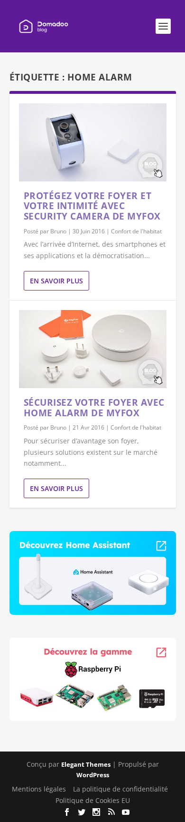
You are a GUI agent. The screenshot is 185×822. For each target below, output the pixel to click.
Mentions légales (39, 788)
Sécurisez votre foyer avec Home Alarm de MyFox (94, 407)
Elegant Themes (86, 764)
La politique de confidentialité (120, 788)
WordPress (92, 775)
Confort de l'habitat (136, 231)
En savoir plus (56, 280)
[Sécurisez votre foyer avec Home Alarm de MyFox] (92, 349)
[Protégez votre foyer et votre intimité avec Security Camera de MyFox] (92, 142)
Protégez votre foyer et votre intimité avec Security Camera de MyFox (92, 206)
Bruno (58, 231)
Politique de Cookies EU (93, 800)
